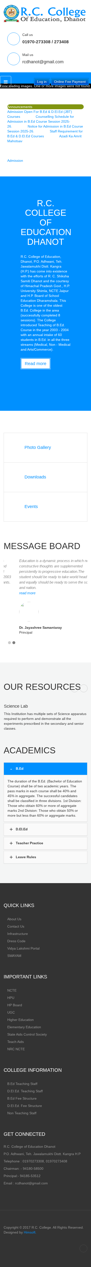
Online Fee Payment (70, 82)
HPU (10, 998)
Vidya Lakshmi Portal (23, 948)
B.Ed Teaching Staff (22, 1084)
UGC (11, 1012)
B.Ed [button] (19, 768)
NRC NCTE (16, 1049)
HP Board (14, 1005)
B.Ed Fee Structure (22, 1098)
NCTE (12, 990)
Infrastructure (17, 934)
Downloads (35, 477)
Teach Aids (15, 1042)
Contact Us (15, 926)
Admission (15, 160)
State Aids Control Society (27, 1034)
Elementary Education (24, 1027)
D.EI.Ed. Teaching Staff (25, 1091)
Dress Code (16, 941)
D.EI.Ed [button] (21, 829)
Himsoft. (30, 1232)
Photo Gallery (38, 447)
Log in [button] (42, 82)
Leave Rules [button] (25, 857)
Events (31, 506)
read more (15, 593)
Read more (35, 363)
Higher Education (20, 1020)
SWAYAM (14, 956)
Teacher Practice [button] (29, 843)
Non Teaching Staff (21, 1113)
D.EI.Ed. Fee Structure (24, 1106)
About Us (14, 919)
